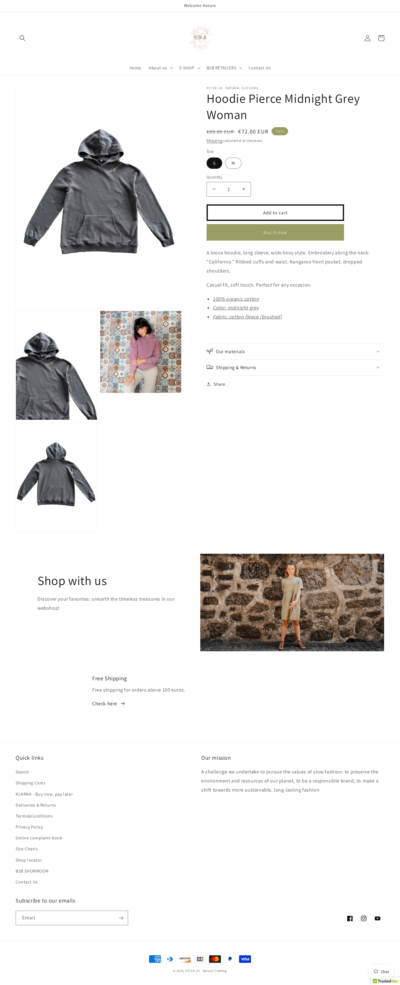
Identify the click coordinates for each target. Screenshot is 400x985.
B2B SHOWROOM (32, 871)
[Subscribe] (121, 918)
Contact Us (27, 882)
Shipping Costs (31, 783)
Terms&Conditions (34, 816)
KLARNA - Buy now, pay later (44, 794)
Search (22, 772)
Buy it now (275, 232)
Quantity (214, 176)
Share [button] (219, 384)
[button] (22, 38)
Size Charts (27, 849)
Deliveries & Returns (36, 805)
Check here (104, 703)
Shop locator (29, 860)
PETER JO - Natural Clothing (206, 971)
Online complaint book (39, 838)
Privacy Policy (29, 827)
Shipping (214, 140)
